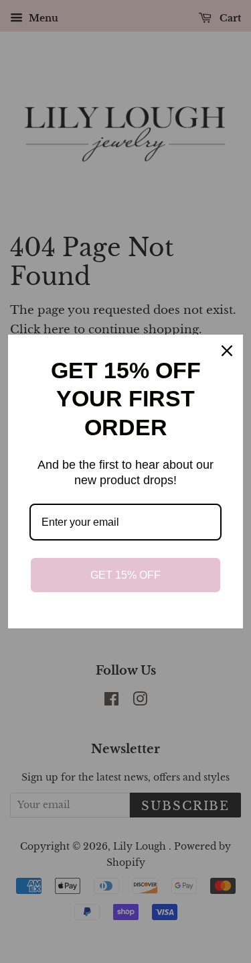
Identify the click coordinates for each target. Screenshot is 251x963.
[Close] (227, 351)
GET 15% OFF (125, 575)
